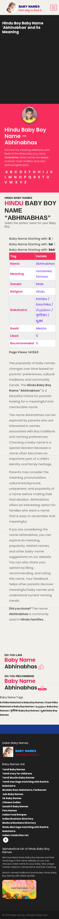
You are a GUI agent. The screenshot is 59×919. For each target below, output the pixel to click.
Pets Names (9, 810)
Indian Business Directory (17, 818)
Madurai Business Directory (19, 822)
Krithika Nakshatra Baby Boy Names (22, 702)
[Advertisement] (29, 66)
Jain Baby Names (12, 794)
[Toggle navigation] (53, 7)
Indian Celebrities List (15, 835)
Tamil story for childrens (17, 773)
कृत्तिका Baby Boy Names (24, 710)
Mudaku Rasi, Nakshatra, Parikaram (24, 790)
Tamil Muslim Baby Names (18, 777)
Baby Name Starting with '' (30, 238)
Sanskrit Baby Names (15, 806)
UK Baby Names (11, 798)
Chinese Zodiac (11, 802)
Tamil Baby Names (13, 769)
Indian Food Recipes (14, 814)
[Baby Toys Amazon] (19, 889)
